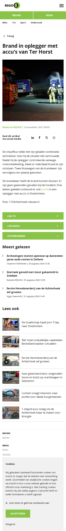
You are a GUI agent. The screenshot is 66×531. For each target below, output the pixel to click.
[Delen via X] (46, 138)
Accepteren (18, 513)
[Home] (16, 6)
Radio (5, 450)
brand (45, 189)
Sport (23, 22)
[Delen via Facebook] (39, 138)
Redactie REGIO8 (11, 127)
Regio (49, 15)
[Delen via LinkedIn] (32, 138)
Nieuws (16, 15)
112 (14, 22)
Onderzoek (36, 22)
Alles (4, 22)
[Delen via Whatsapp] (54, 138)
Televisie (6, 454)
